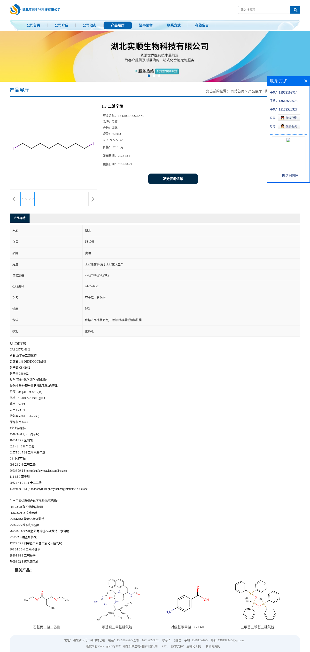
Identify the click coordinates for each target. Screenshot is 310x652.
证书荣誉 (146, 25)
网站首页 (237, 91)
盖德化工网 (193, 646)
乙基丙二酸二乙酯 (46, 627)
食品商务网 (213, 646)
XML (165, 646)
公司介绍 (61, 25)
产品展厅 (117, 25)
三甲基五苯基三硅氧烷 (257, 627)
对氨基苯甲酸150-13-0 (187, 627)
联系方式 (174, 25)
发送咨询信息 (173, 179)
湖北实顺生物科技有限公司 (140, 646)
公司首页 (33, 25)
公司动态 (89, 25)
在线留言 (202, 25)
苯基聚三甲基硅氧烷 (117, 627)
